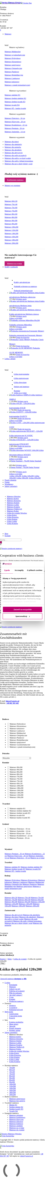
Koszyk (12, 1018)
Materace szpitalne (16, 1126)
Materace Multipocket (13, 52)
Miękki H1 (13, 1105)
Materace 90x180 (11, 221)
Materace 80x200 (11, 217)
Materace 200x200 (11, 243)
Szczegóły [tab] (19, 570)
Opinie (7, 482)
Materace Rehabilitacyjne (14, 75)
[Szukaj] (1, 542)
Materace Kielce (13, 499)
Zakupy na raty (14, 989)
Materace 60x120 (11, 201)
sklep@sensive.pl (26, 1156)
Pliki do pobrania (15, 993)
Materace (8, 34)
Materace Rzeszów (14, 501)
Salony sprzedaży (11, 486)
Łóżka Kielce (12, 515)
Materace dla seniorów (13, 147)
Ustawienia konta (15, 1016)
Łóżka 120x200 (15, 476)
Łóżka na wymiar (20, 393)
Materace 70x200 (11, 211)
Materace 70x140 (11, 204)
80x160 (12, 1076)
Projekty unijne (14, 1030)
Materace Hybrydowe (13, 58)
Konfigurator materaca (15, 180)
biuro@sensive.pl (12, 701)
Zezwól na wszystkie (23, 609)
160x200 (12, 1090)
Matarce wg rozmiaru (12, 185)
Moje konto (9, 1012)
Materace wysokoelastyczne (15, 55)
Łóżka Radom (12, 519)
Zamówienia (13, 1014)
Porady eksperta (10, 480)
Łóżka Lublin (12, 521)
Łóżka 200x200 (35, 478)
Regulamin (13, 985)
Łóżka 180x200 (22, 478)
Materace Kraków (13, 507)
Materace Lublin (13, 505)
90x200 (12, 1082)
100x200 (12, 1084)
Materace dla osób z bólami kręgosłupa (19, 161)
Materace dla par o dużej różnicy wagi (18, 164)
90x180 (12, 1078)
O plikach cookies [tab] (34, 570)
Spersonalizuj (21, 616)
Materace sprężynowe (13, 65)
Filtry (2, 963)
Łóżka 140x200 (28, 476)
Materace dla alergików (13, 150)
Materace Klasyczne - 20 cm (15, 122)
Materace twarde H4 (12, 105)
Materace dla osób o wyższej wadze (18, 158)
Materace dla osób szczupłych (15, 155)
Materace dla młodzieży (13, 144)
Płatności (12, 987)
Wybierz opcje (21, 299)
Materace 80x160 (11, 214)
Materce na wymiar (37, 858)
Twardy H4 (13, 1111)
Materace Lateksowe (12, 78)
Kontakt (7, 536)
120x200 (12, 1086)
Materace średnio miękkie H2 (15, 98)
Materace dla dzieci (12, 142)
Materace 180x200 (11, 240)
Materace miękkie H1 (12, 95)
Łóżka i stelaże (10, 359)
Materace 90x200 (11, 224)
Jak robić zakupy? (15, 995)
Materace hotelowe (16, 1124)
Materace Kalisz (13, 511)
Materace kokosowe (12, 82)
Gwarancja (13, 1008)
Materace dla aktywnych (13, 153)
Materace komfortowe (17, 1117)
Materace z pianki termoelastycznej (17, 85)
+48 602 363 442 (12, 703)
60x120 (12, 1070)
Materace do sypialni (16, 1130)
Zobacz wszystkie (15, 318)
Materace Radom (13, 503)
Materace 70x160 (11, 208)
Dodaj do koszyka (22, 337)
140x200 (12, 1088)
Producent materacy (16, 1001)
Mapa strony (13, 1024)
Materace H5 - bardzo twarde (15, 108)
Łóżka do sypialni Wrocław (17, 513)
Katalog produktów (16, 1022)
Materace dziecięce (16, 1122)
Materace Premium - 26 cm (14, 128)
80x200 (12, 1080)
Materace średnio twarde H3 (15, 102)
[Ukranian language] (26, 3)
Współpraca (9, 484)
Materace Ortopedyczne (13, 68)
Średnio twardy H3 (16, 1109)
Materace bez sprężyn (17, 1101)
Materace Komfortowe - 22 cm (16, 125)
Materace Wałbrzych (14, 509)
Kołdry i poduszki (11, 267)
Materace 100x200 (11, 227)
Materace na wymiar (14, 263)
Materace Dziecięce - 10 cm (15, 118)
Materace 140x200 (11, 233)
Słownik (12, 1026)
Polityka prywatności (17, 991)
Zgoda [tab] (7, 570)
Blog (6, 534)
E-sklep (7, 983)
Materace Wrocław (14, 496)
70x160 (12, 1074)
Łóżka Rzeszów (13, 517)
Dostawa (12, 1005)
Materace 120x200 (11, 230)
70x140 (12, 1072)
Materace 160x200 (11, 237)
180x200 (12, 1092)
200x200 (12, 1095)
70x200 (12, 1068)
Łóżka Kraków (12, 523)
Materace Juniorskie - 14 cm (15, 132)
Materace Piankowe (12, 72)
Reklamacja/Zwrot (16, 1010)
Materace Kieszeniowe (13, 62)
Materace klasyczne (16, 1119)
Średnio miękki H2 (16, 1107)
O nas (11, 997)
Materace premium (16, 1115)
